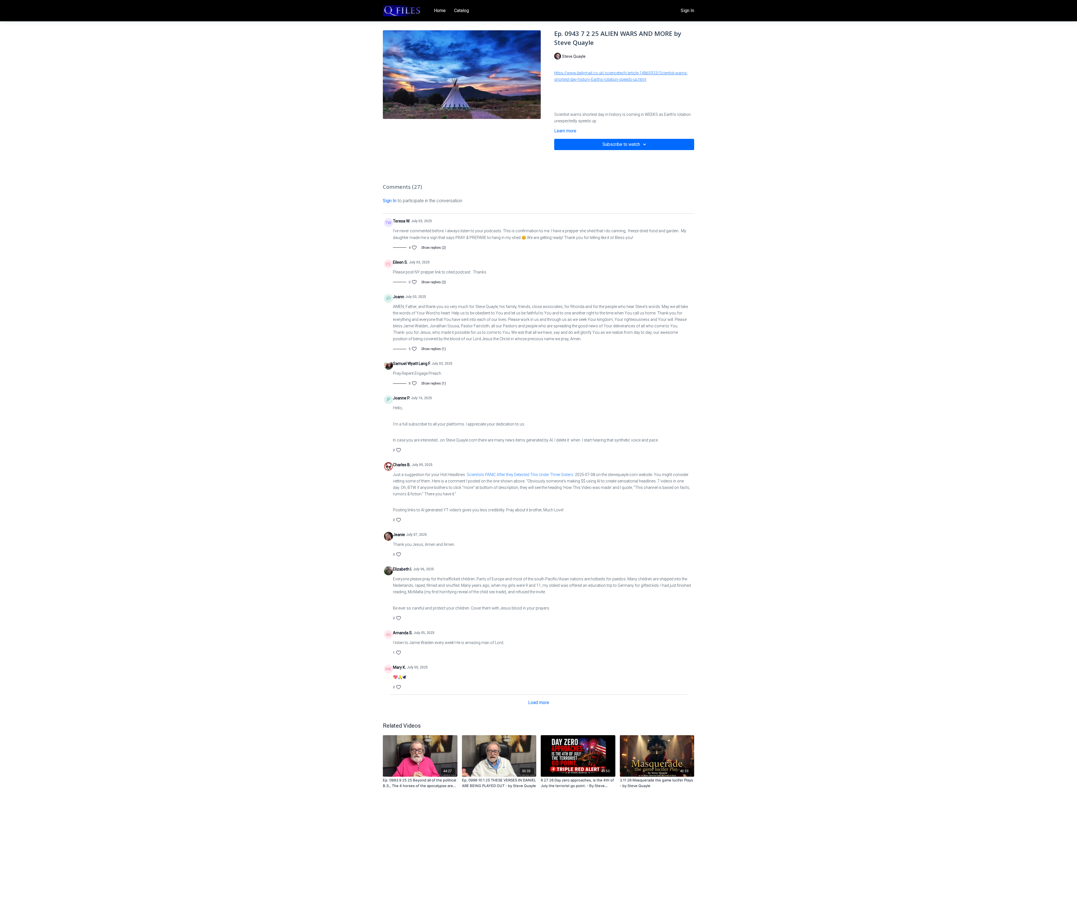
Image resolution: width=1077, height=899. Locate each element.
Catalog (461, 10)
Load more (538, 702)
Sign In (687, 10)
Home (440, 10)
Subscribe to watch (621, 144)
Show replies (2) (433, 248)
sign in (389, 200)
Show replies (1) (433, 349)
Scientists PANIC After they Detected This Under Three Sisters (520, 474)
